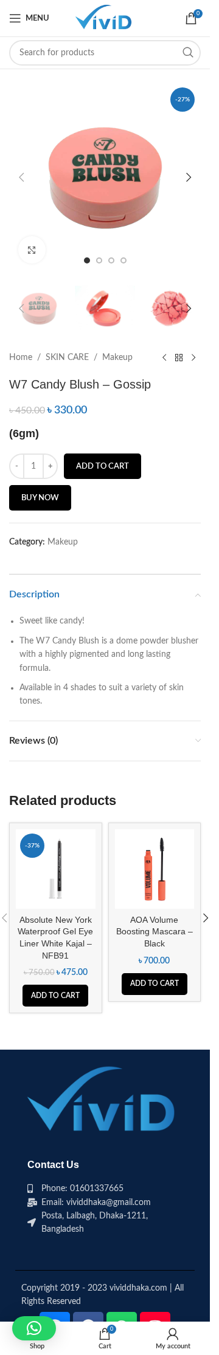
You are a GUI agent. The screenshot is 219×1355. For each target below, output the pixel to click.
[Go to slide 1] (87, 260)
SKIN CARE (67, 357)
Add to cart (102, 466)
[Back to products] (179, 357)
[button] (21, 177)
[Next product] (193, 357)
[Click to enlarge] (32, 249)
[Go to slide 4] (123, 260)
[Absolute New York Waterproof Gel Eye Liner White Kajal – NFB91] (56, 869)
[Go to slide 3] (111, 260)
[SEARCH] (188, 53)
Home (20, 357)
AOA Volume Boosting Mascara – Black (154, 931)
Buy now (40, 498)
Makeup (117, 357)
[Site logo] (104, 18)
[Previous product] (164, 357)
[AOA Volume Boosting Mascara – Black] (155, 869)
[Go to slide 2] (99, 260)
